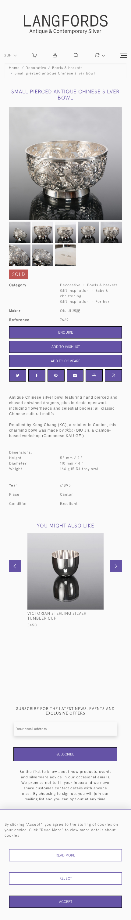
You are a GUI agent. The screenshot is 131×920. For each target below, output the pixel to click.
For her (102, 301)
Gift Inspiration (74, 290)
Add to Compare (65, 361)
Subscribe (65, 754)
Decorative (36, 68)
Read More (65, 855)
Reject (65, 878)
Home (14, 68)
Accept (65, 902)
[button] (55, 55)
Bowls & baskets (67, 68)
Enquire (65, 332)
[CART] (34, 55)
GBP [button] (8, 55)
